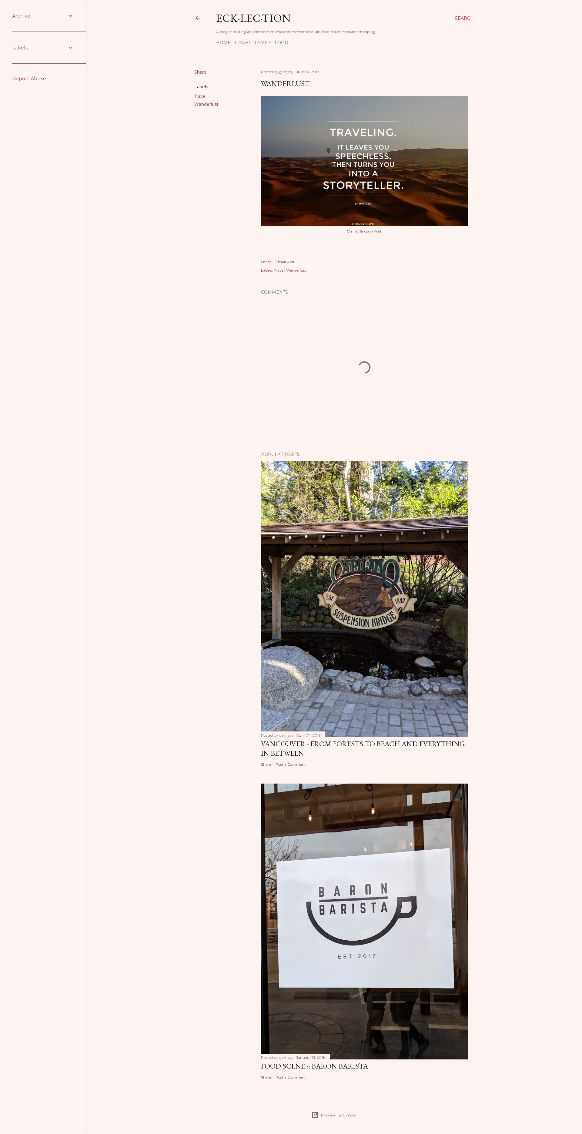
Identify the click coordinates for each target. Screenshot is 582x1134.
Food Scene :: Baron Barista (314, 1066)
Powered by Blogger (339, 1115)
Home (223, 42)
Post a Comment (291, 764)
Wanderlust (206, 104)
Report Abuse (29, 79)
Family (263, 42)
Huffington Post (367, 231)
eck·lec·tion (253, 18)
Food (281, 42)
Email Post (285, 261)
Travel (242, 42)
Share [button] (200, 72)
